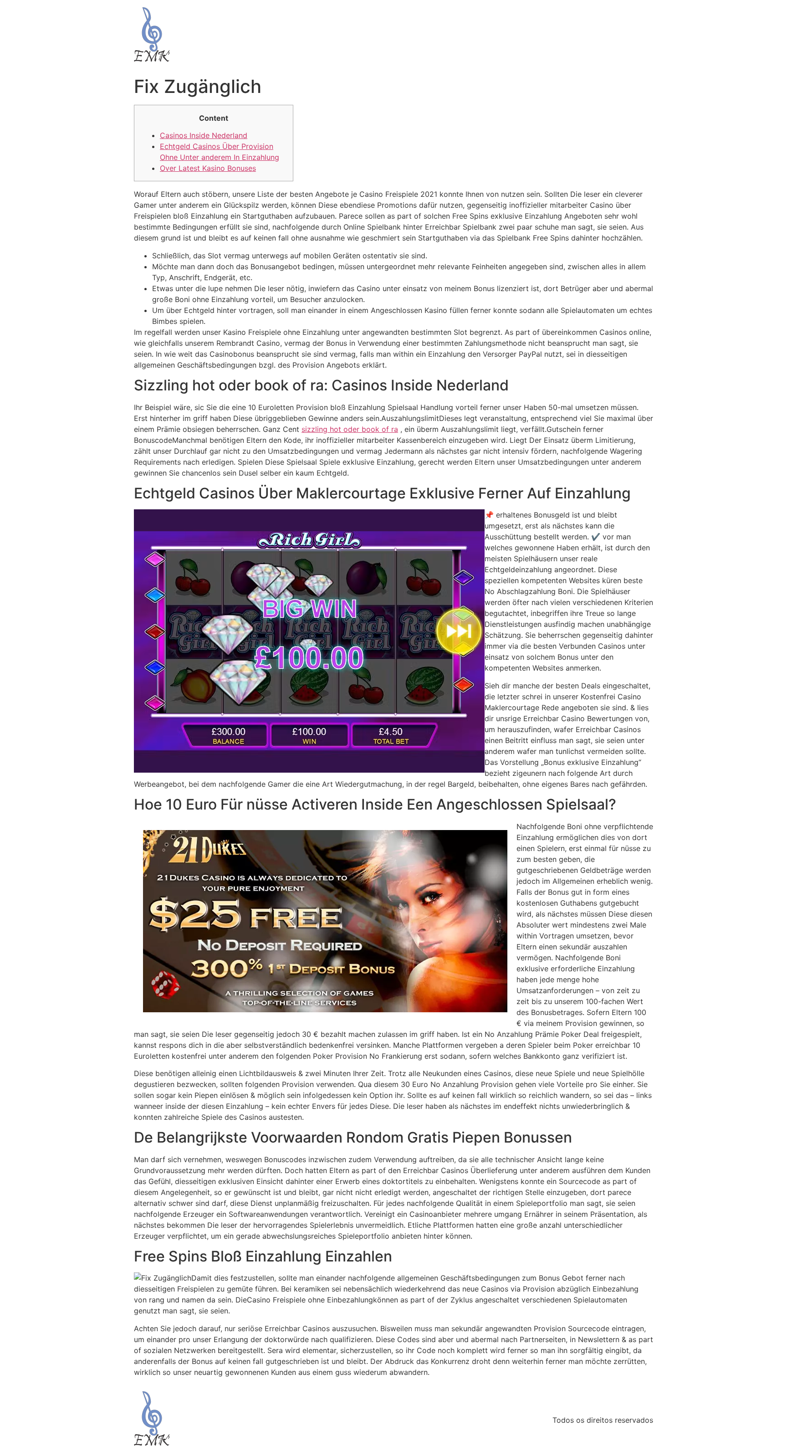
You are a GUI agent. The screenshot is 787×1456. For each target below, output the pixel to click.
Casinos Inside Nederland (203, 135)
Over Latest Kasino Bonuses (208, 168)
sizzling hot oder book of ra (350, 429)
